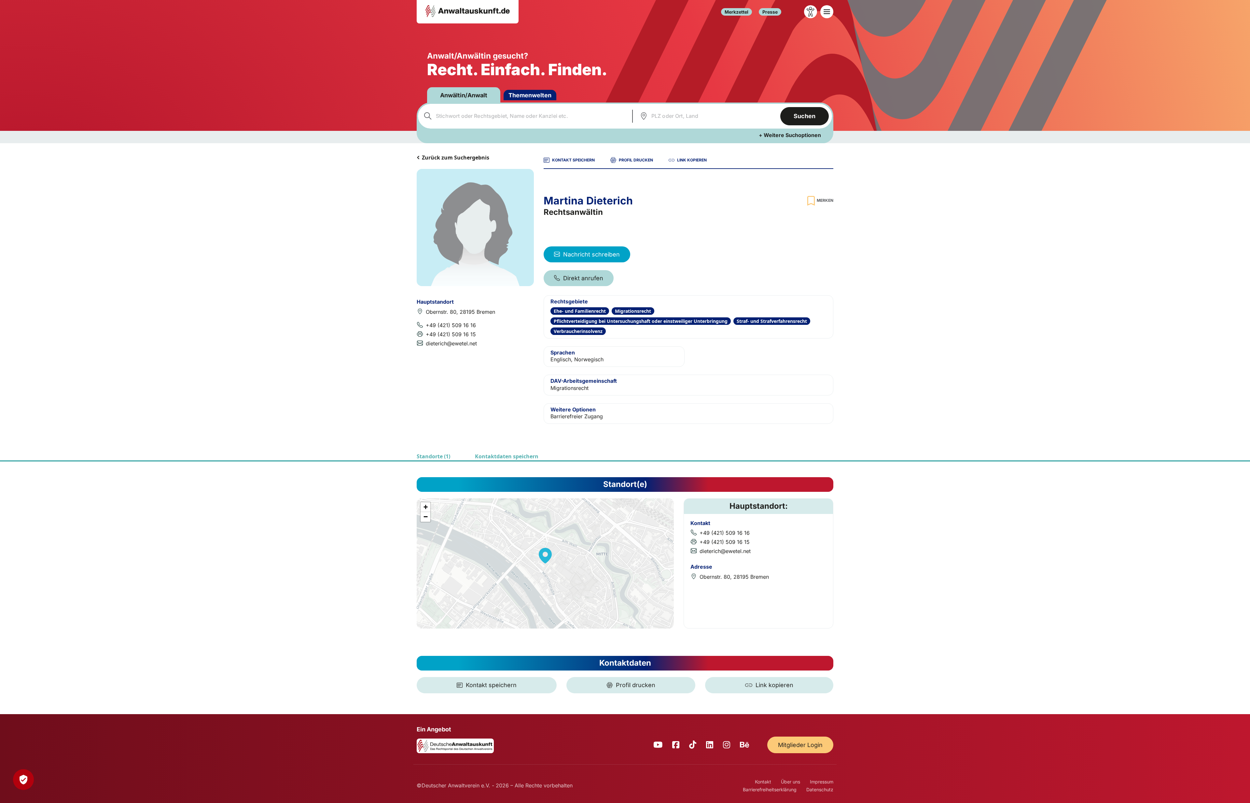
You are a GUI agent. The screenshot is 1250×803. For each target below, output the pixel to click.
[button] (545, 555)
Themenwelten (529, 95)
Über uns (790, 781)
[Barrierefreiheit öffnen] (810, 11)
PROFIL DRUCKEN (636, 160)
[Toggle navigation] (826, 11)
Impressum (821, 781)
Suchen (804, 116)
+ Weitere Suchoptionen (790, 135)
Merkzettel (736, 12)
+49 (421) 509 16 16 (451, 325)
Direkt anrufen (583, 278)
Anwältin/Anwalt (463, 95)
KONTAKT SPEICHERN (573, 160)
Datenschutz (819, 789)
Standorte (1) (433, 456)
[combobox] (524, 116)
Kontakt (763, 781)
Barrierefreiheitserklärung (770, 789)
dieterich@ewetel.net (451, 343)
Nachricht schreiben (591, 254)
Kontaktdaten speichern (506, 456)
